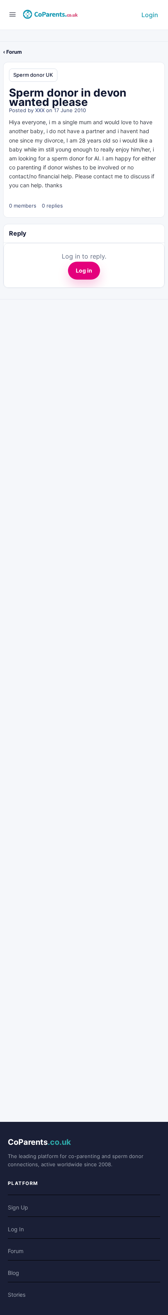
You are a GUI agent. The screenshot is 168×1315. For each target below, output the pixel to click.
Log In (16, 1229)
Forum (15, 1251)
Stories (16, 1294)
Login (149, 15)
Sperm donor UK (33, 75)
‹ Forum (12, 52)
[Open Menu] (12, 14)
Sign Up (18, 1207)
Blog (13, 1272)
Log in (84, 270)
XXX (40, 110)
